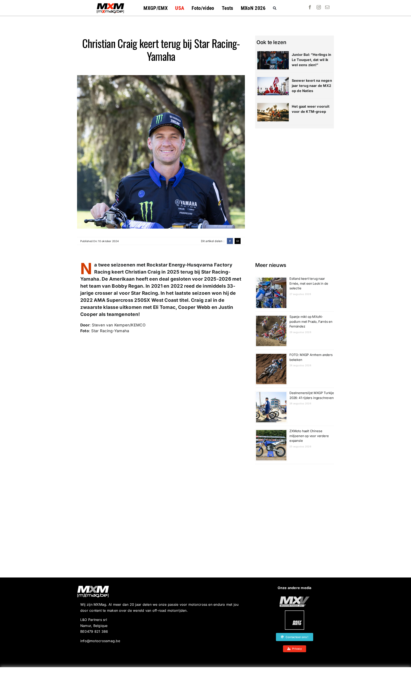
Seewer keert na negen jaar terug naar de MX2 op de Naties (312, 85)
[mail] (327, 7)
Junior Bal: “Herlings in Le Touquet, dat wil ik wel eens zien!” (311, 59)
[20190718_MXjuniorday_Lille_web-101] (295, 598)
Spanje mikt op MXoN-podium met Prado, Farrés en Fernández (310, 321)
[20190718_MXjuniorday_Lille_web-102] (294, 612)
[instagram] (319, 7)
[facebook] (310, 7)
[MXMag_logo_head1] (110, 4)
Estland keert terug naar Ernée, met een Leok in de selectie (308, 283)
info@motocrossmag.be (100, 641)
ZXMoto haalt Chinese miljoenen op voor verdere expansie (309, 436)
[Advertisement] (205, 681)
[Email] (238, 241)
